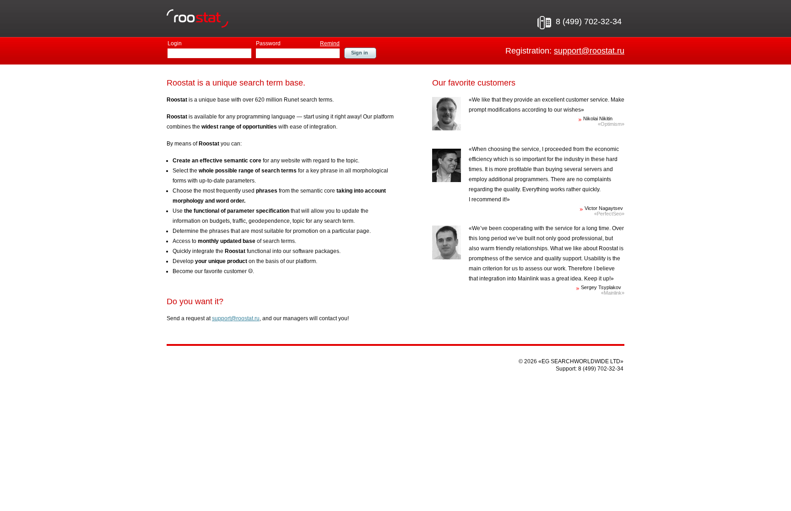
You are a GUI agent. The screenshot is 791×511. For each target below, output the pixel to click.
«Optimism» (611, 124)
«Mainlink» (612, 293)
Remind (330, 43)
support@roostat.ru (589, 50)
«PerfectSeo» (609, 213)
